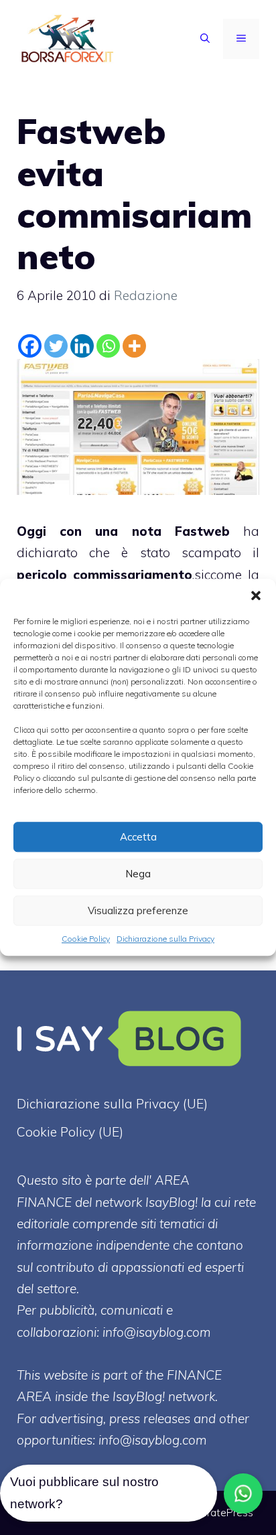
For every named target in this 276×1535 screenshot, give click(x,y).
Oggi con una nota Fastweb (123, 531)
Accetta (138, 836)
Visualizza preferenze (138, 910)
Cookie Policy (86, 939)
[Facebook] (30, 346)
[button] (256, 595)
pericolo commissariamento (104, 575)
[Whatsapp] (108, 346)
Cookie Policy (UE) (70, 1132)
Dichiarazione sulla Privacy (165, 939)
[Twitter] (56, 346)
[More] (134, 346)
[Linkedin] (82, 346)
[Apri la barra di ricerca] (205, 39)
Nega (138, 873)
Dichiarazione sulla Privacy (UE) (112, 1104)
